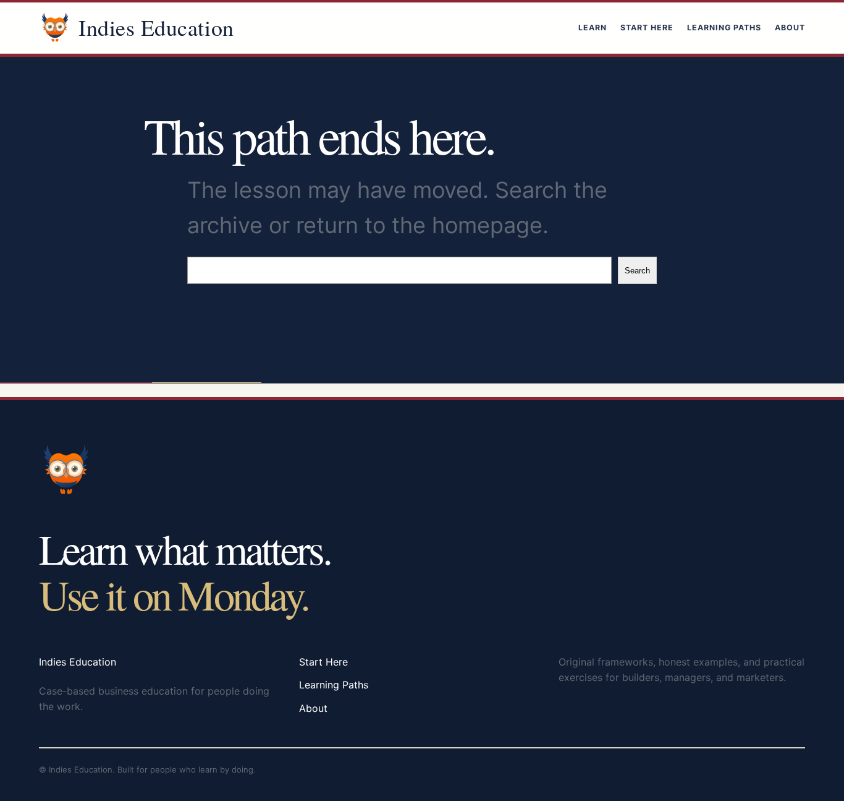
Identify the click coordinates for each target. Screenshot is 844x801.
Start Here (646, 27)
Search (637, 270)
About (790, 27)
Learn (592, 27)
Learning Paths (724, 27)
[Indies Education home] (55, 28)
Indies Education (156, 27)
